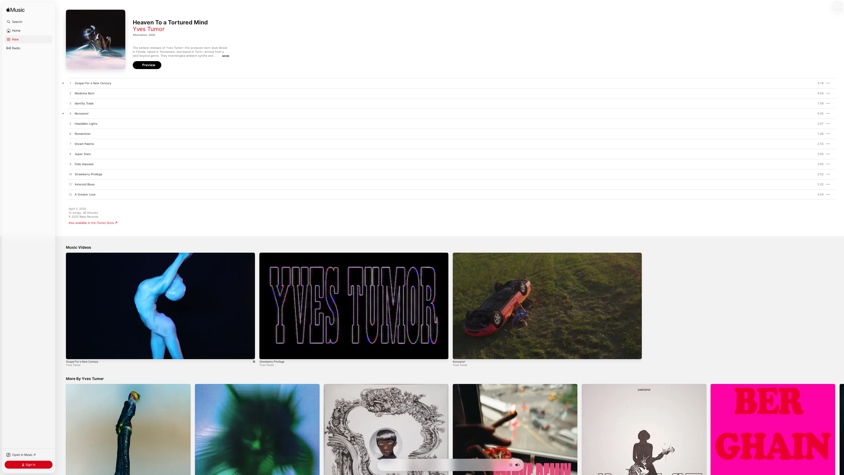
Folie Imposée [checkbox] (84, 164)
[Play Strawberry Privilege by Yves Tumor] (70, 174)
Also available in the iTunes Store (91, 223)
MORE (225, 56)
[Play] (71, 353)
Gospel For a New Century (82, 361)
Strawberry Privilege (271, 361)
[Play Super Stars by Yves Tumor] (70, 154)
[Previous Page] (61, 446)
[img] (15, 10)
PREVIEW (819, 83)
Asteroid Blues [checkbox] (85, 184)
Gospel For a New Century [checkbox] (93, 83)
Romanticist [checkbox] (83, 133)
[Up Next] (510, 465)
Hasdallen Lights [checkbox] (86, 123)
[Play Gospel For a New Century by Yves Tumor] (70, 83)
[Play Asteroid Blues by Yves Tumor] (70, 184)
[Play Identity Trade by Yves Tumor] (70, 104)
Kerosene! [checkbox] (82, 113)
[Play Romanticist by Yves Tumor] (70, 134)
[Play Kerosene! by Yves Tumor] (70, 114)
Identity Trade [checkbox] (84, 103)
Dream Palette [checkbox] (84, 144)
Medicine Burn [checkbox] (85, 93)
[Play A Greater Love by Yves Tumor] (70, 195)
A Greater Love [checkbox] (85, 194)
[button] (28, 22)
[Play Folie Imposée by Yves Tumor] (70, 164)
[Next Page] (840, 446)
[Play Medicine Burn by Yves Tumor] (70, 93)
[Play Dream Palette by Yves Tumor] (70, 144)
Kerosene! (459, 361)
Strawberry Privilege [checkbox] (88, 174)
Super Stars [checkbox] (83, 154)
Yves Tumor (149, 29)
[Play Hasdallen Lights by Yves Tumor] (70, 124)
